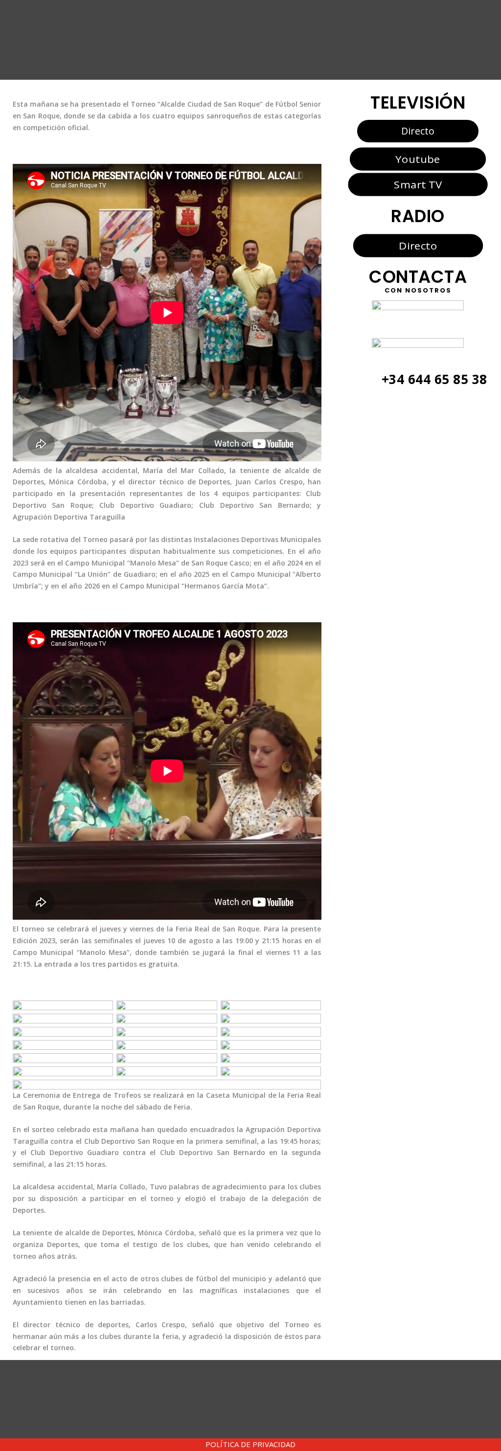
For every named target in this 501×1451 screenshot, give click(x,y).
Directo (417, 130)
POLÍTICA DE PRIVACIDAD (250, 1444)
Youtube (417, 158)
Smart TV (418, 184)
